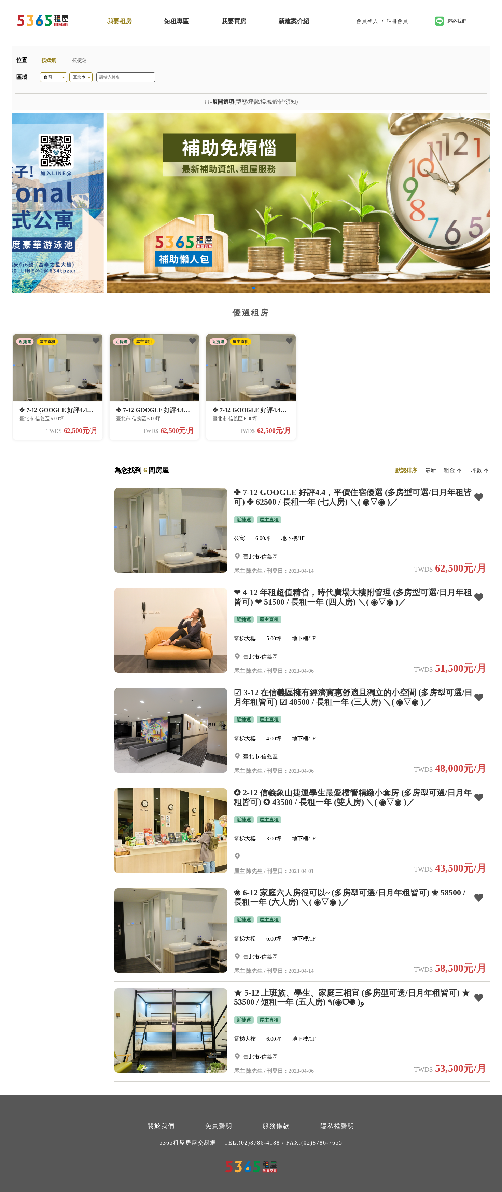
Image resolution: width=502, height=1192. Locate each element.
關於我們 (161, 1126)
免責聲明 (219, 1126)
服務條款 (276, 1126)
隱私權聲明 (337, 1126)
